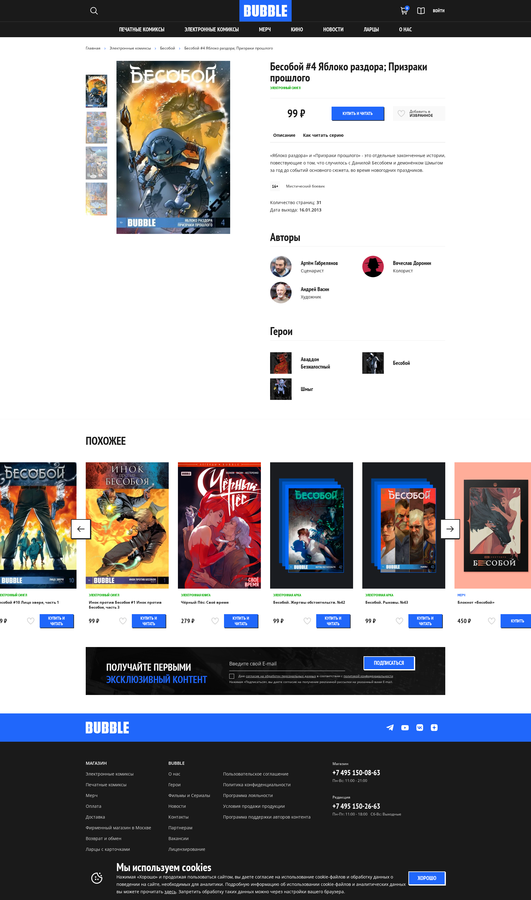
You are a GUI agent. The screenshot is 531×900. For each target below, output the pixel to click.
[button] (450, 529)
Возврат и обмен (103, 838)
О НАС (405, 29)
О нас (174, 774)
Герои (174, 785)
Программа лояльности (248, 795)
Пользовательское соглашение (256, 774)
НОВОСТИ (333, 29)
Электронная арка (287, 595)
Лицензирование (186, 849)
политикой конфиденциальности (368, 676)
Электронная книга (195, 595)
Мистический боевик (305, 186)
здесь (170, 891)
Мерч (461, 595)
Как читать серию (323, 135)
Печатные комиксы (141, 29)
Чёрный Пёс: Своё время (205, 602)
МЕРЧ (265, 29)
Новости (177, 806)
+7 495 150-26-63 (356, 806)
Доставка (95, 817)
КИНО (297, 29)
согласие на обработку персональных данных (281, 676)
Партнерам (180, 828)
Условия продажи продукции (254, 806)
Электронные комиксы (212, 29)
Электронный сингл (104, 595)
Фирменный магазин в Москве (118, 828)
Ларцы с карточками (108, 849)
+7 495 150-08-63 (356, 772)
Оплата (93, 806)
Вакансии (178, 838)
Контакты (178, 817)
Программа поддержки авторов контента (267, 817)
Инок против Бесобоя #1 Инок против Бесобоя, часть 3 (125, 605)
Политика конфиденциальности (257, 785)
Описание (284, 135)
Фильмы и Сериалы (189, 795)
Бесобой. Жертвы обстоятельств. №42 (309, 602)
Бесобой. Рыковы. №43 (386, 602)
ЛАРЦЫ (371, 29)
